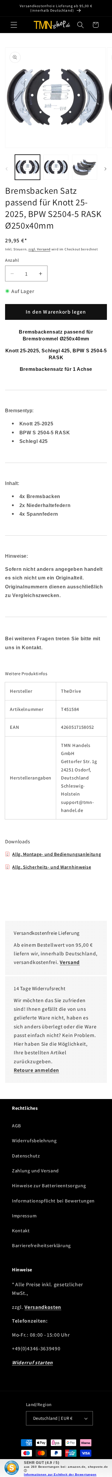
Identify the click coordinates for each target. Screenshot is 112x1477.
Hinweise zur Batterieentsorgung (49, 1185)
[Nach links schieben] (6, 168)
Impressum (24, 1216)
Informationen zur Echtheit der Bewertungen (60, 1474)
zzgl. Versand (39, 249)
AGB (16, 1126)
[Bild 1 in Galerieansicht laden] (27, 167)
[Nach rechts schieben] (105, 168)
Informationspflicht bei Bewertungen (53, 1201)
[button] (14, 24)
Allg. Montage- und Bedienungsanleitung (56, 854)
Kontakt (21, 1231)
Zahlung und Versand (35, 1171)
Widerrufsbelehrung (34, 1140)
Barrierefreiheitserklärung (41, 1245)
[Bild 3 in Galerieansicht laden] (84, 167)
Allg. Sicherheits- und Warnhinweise (51, 867)
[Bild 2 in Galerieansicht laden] (55, 167)
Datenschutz (26, 1156)
